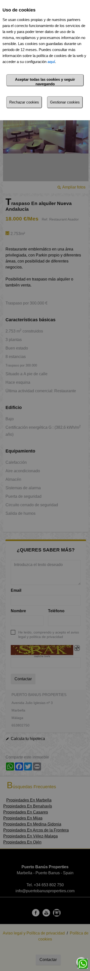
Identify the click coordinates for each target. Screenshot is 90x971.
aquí (51, 62)
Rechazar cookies (24, 102)
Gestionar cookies (65, 102)
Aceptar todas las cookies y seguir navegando (45, 81)
